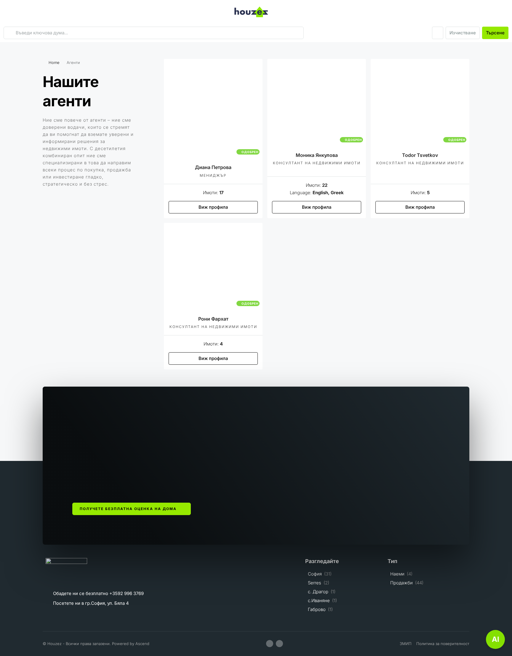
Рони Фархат (213, 319)
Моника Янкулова (317, 155)
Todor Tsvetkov (420, 155)
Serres (314, 583)
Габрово (317, 609)
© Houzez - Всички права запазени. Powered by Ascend (96, 643)
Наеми (397, 574)
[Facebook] (269, 643)
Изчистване (462, 33)
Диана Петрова (213, 167)
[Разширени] (437, 33)
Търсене (495, 33)
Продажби (401, 583)
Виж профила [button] (213, 207)
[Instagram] (279, 643)
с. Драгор (318, 591)
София (315, 574)
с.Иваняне (319, 600)
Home (54, 62)
